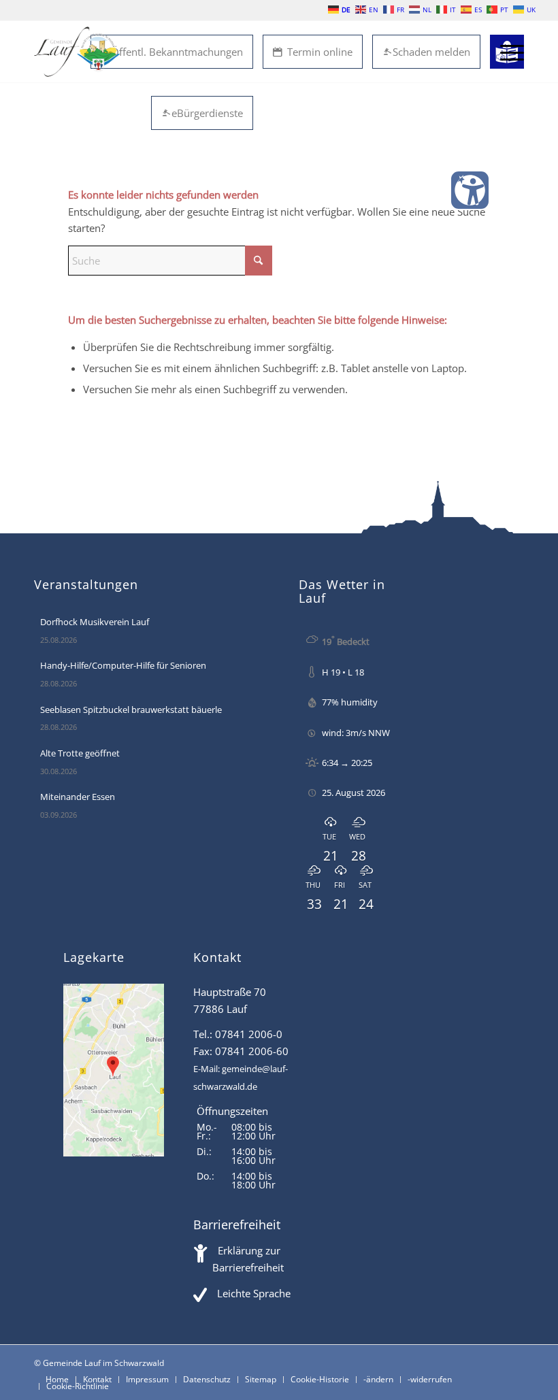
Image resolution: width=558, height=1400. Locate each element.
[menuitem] (505, 51)
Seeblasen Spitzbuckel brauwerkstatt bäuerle (131, 709)
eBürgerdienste (207, 113)
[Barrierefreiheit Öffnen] (470, 190)
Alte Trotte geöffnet (80, 753)
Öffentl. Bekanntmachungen (177, 52)
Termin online (319, 52)
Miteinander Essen (77, 796)
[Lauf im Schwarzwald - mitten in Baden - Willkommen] (77, 51)
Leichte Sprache (254, 1293)
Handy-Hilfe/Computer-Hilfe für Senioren (123, 665)
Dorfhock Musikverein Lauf (94, 622)
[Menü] (505, 51)
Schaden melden (431, 52)
